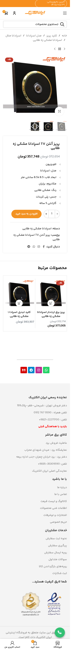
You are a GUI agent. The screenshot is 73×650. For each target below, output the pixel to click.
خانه (64, 36)
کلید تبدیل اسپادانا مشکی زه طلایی (19, 314)
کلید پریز (51, 36)
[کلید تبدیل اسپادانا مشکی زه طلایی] (19, 294)
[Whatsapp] (46, 370)
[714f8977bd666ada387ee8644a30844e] (23, 370)
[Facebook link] (43, 247)
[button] (51, 303)
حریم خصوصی (58, 522)
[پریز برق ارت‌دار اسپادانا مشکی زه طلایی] (51, 294)
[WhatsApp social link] (33, 247)
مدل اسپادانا (34, 36)
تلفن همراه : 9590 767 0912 (50, 412)
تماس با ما (60, 494)
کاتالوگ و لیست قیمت (54, 501)
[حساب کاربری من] (14, 13)
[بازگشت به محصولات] (59, 49)
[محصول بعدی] (54, 49)
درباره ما (62, 487)
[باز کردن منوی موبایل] (65, 13)
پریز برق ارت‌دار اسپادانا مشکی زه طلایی (51, 314)
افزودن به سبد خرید (26, 214)
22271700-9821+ (49, 420)
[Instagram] (38, 370)
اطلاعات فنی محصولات (53, 508)
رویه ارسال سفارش (55, 552)
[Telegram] (31, 370)
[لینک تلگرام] (28, 247)
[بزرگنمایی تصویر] (59, 111)
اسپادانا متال (13, 36)
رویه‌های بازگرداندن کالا (53, 566)
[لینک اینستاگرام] (38, 247)
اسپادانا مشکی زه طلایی (47, 40)
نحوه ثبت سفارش (56, 538)
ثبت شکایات (59, 573)
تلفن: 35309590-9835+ (52, 464)
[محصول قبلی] (64, 49)
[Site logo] (35, 13)
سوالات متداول (57, 559)
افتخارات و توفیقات (55, 515)
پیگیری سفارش (57, 545)
